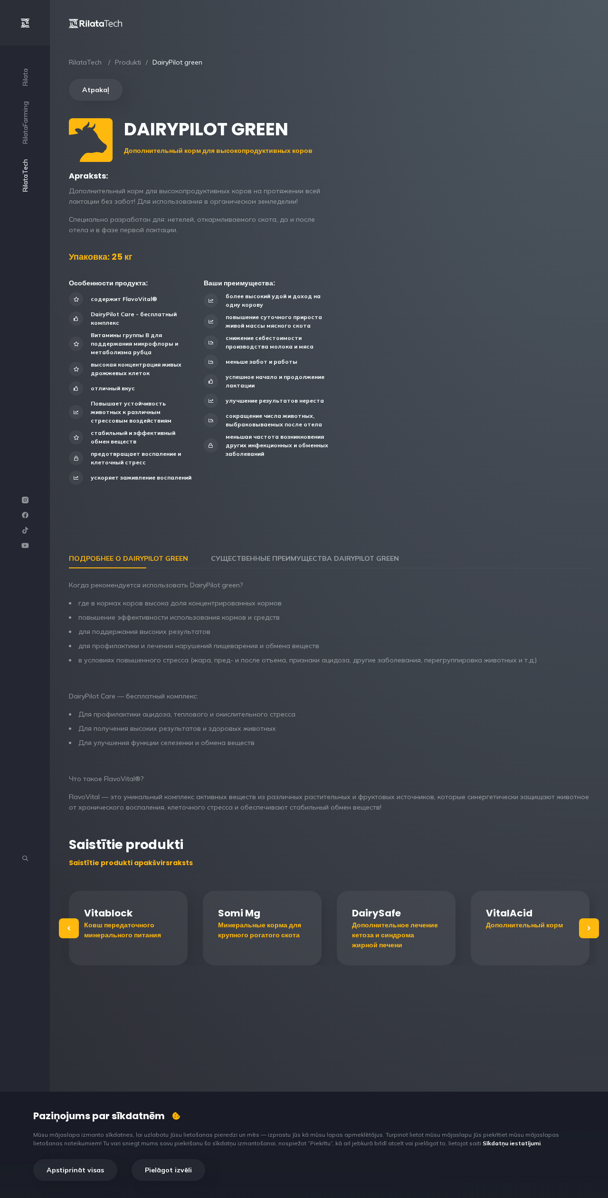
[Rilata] (95, 23)
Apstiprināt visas (75, 1170)
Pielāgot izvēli (168, 1170)
